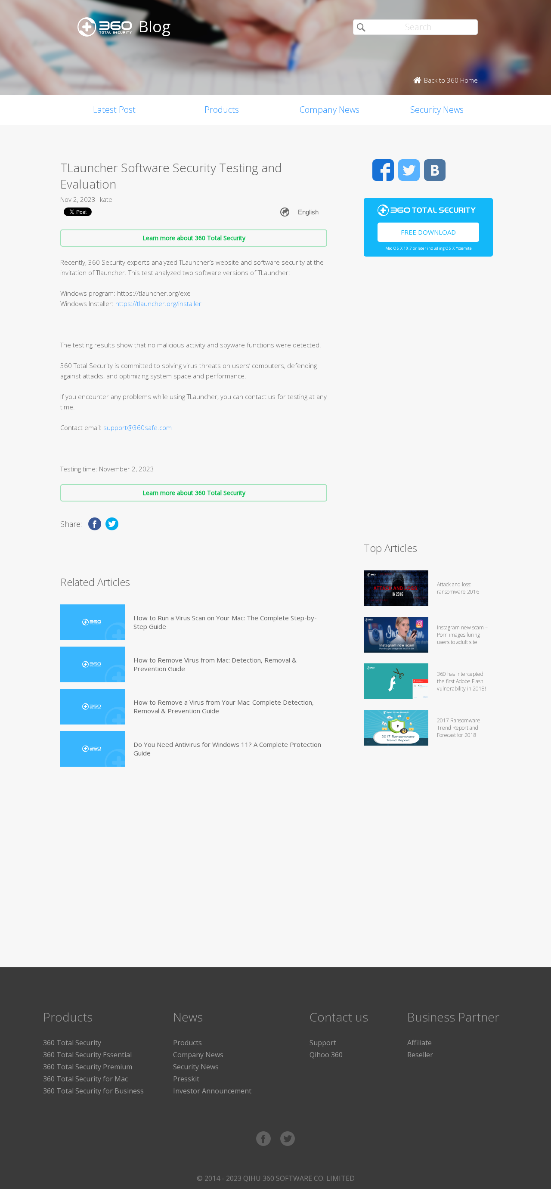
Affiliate (419, 1042)
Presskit (186, 1079)
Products (221, 109)
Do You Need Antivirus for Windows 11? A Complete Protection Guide (227, 748)
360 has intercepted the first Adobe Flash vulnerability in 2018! (461, 681)
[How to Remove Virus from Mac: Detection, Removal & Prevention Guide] (92, 664)
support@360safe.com (137, 427)
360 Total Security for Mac (85, 1079)
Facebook (383, 170)
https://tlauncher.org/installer (158, 303)
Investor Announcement (212, 1091)
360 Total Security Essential (87, 1054)
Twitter (409, 170)
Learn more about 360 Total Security (193, 238)
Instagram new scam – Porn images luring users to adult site (462, 635)
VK (435, 170)
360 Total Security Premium (87, 1066)
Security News (437, 109)
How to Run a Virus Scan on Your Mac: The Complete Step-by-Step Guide (225, 622)
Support (323, 1042)
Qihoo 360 (326, 1054)
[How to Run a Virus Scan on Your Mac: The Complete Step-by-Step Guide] (92, 622)
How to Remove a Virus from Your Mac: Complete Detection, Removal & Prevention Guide (223, 706)
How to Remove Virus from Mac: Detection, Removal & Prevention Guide (215, 664)
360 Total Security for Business (93, 1091)
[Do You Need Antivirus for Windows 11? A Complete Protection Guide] (92, 749)
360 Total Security (72, 1042)
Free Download (428, 232)
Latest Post (114, 109)
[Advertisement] (428, 403)
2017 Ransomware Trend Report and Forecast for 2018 (458, 728)
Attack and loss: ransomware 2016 (458, 588)
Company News (329, 109)
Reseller (420, 1054)
